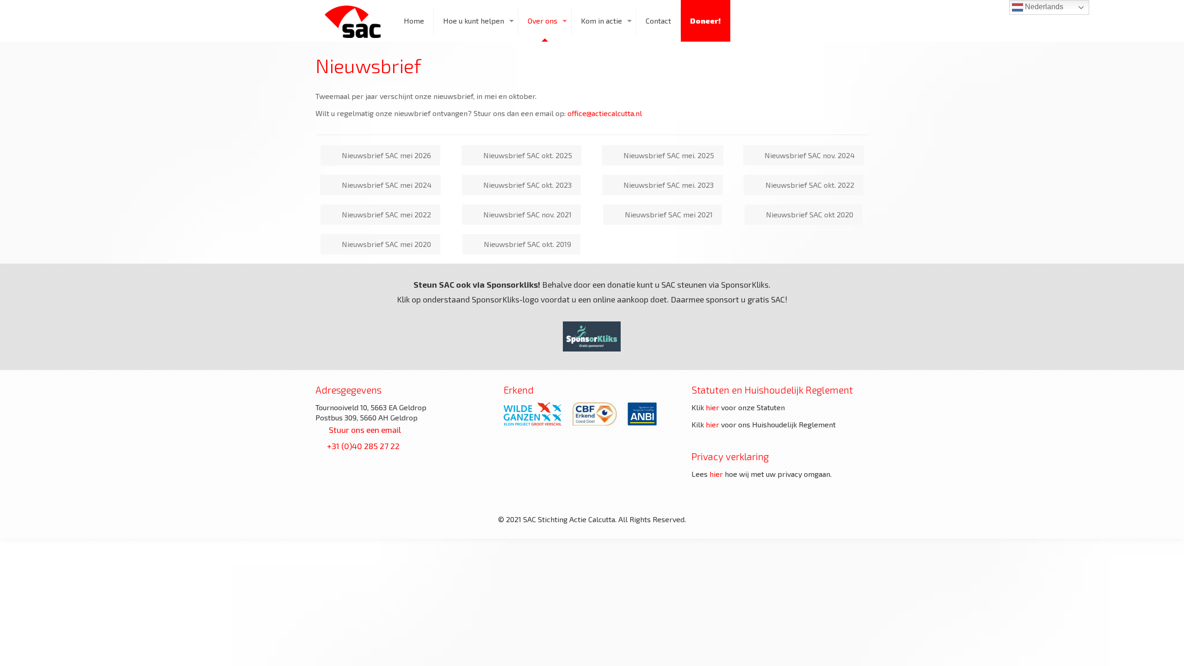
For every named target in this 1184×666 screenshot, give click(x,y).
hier (712, 407)
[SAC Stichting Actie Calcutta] (353, 21)
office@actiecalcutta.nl (604, 113)
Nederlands (1043, 7)
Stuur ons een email (365, 430)
